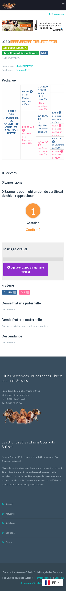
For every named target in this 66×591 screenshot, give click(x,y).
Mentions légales (44, 577)
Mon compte (57, 14)
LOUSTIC (9, 292)
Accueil (9, 504)
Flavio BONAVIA (25, 65)
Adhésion (10, 523)
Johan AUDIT (23, 70)
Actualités (10, 513)
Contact (10, 542)
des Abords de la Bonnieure (33, 41)
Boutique (10, 532)
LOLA (24, 292)
